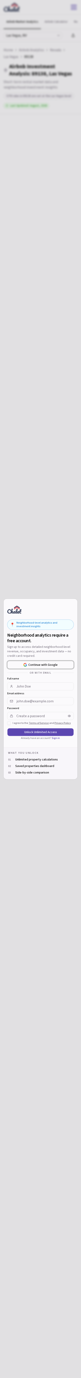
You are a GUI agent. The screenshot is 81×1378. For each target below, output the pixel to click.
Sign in (56, 738)
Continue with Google (43, 664)
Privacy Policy (62, 723)
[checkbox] (9, 723)
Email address (15, 693)
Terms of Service (39, 723)
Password (13, 708)
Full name (13, 678)
